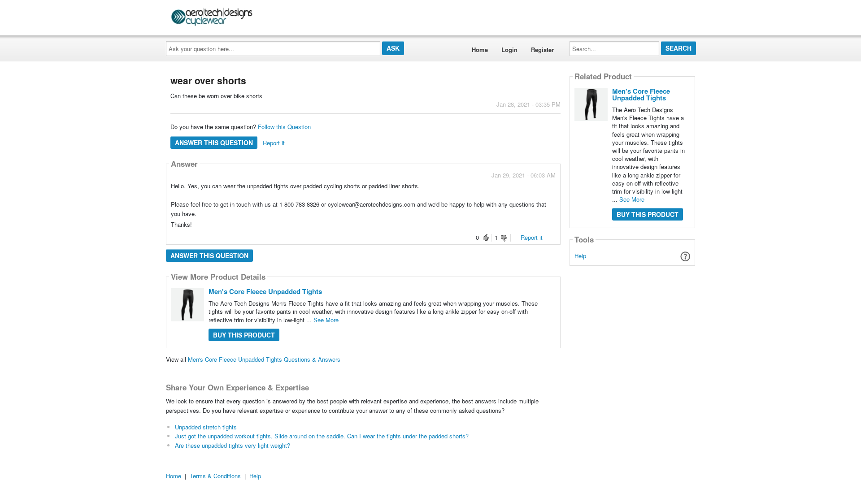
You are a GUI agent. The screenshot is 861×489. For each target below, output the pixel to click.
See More (326, 320)
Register (542, 49)
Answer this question (214, 142)
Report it (274, 142)
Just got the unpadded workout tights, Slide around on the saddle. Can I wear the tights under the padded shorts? (322, 436)
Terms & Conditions (215, 476)
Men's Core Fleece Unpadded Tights (265, 291)
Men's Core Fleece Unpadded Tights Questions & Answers (264, 359)
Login (509, 49)
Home (480, 49)
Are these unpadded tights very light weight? (232, 445)
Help (580, 255)
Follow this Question (284, 126)
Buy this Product (244, 334)
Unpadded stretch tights (206, 427)
